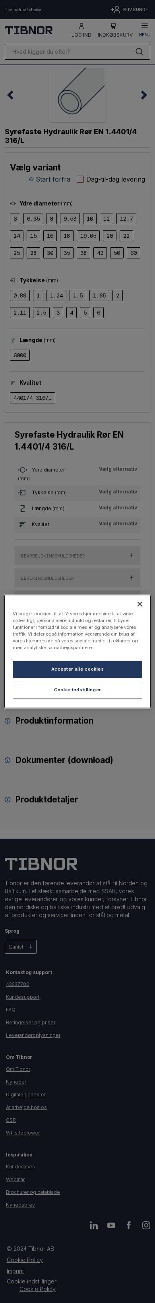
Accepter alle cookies (77, 669)
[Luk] (140, 604)
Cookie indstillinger (77, 690)
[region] (77, 651)
